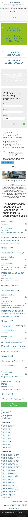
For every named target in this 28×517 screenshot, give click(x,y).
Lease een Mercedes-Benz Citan (10, 461)
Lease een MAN (6, 444)
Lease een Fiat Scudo (7, 484)
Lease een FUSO (6, 447)
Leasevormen (5, 414)
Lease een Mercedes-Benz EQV (10, 467)
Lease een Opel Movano (8, 496)
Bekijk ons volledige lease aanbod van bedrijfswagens (14, 404)
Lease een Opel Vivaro (7, 488)
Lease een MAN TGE (7, 497)
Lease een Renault (6, 429)
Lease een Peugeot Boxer (8, 470)
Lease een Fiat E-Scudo (8, 493)
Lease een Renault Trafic (8, 481)
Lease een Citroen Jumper (8, 491)
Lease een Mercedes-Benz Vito (9, 455)
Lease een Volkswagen (7, 426)
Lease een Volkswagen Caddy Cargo (11, 490)
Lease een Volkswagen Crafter (9, 472)
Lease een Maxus (6, 434)
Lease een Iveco (6, 435)
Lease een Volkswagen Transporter (10, 475)
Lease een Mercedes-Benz (8, 425)
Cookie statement (6, 418)
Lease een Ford (6, 432)
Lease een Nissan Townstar (9, 494)
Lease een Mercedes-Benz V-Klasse (11, 457)
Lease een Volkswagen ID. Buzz (10, 476)
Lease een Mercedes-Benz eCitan (10, 460)
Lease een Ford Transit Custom (9, 487)
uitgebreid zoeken (16, 124)
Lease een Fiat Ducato (7, 458)
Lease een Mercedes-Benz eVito (10, 464)
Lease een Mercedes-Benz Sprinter (10, 454)
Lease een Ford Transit (8, 479)
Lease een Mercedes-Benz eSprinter (11, 466)
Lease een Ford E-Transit (8, 482)
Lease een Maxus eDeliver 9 (9, 478)
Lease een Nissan (6, 441)
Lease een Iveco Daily (7, 469)
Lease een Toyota (6, 438)
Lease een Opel (6, 437)
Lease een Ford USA (7, 446)
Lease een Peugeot (7, 431)
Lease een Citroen (6, 440)
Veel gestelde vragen (7, 415)
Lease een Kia (5, 443)
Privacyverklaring (6, 417)
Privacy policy (5, 514)
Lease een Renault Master (8, 463)
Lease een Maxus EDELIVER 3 (9, 473)
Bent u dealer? (5, 412)
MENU (15, 18)
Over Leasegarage (6, 411)
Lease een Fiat (6, 428)
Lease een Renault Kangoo (8, 485)
